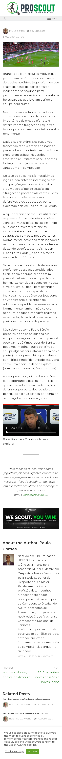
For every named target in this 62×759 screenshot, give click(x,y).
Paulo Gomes (17, 31)
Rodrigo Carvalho (20, 704)
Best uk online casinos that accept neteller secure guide (25, 713)
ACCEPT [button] (32, 751)
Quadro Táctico (14, 37)
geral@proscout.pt (34, 494)
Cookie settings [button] (14, 751)
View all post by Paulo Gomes (35, 656)
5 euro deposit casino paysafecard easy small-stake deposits (26, 699)
